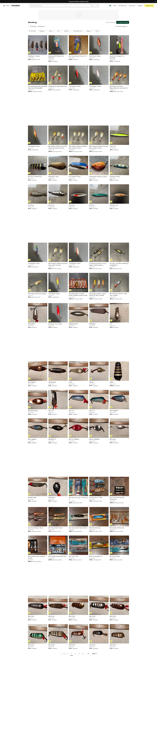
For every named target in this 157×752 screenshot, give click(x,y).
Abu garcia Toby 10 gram (55, 324)
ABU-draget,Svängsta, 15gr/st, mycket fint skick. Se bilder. (97, 294)
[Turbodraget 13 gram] (78, 75)
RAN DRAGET (31, 324)
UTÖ (111, 324)
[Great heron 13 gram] (99, 45)
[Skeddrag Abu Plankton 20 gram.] (99, 165)
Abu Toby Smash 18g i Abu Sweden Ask (117, 498)
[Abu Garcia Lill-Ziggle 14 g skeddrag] (119, 45)
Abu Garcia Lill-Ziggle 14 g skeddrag (117, 56)
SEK (114, 5)
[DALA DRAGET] (37, 371)
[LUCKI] (78, 371)
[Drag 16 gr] (58, 194)
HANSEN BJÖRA (73, 324)
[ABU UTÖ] (58, 399)
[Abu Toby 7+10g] (78, 545)
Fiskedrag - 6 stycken (34, 56)
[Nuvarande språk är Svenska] (110, 5)
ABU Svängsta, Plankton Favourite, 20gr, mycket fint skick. (98, 147)
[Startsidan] (15, 5)
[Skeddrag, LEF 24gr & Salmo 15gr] (58, 75)
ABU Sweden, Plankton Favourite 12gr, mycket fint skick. (78, 147)
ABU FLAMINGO (114, 410)
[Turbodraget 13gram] (58, 282)
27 (88, 653)
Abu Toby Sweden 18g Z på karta (78, 527)
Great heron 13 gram (95, 56)
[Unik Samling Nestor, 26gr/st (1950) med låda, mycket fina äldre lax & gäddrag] (78, 282)
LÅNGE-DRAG (52, 382)
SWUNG (91, 382)
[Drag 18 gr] (37, 194)
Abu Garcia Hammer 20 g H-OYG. (78, 56)
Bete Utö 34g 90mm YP (95, 556)
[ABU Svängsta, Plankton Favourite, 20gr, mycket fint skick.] (99, 135)
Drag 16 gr (51, 205)
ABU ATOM (31, 616)
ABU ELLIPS (113, 439)
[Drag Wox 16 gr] (119, 194)
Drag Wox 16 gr (114, 205)
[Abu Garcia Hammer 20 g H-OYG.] (78, 45)
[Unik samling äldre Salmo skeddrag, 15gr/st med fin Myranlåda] (37, 75)
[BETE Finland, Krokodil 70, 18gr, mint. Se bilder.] (119, 282)
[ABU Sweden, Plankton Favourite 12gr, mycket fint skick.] (78, 135)
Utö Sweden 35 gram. (75, 176)
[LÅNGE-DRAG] (58, 371)
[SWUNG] (99, 371)
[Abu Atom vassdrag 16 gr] (37, 165)
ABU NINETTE (52, 439)
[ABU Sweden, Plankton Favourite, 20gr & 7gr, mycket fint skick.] (58, 135)
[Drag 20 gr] (78, 194)
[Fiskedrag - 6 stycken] (37, 45)
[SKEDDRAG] (99, 312)
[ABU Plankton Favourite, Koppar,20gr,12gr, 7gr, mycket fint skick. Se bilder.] (119, 75)
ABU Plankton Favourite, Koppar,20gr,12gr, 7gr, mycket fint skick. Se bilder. (119, 87)
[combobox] (62, 5)
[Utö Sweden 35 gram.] (78, 165)
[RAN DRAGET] (37, 312)
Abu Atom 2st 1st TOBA (95, 497)
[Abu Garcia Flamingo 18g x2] (37, 516)
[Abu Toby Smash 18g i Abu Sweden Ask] (119, 486)
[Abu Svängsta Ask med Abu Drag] (58, 545)
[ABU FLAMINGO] (119, 399)
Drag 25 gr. (113, 146)
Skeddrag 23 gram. (115, 176)
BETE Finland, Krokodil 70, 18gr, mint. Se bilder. (118, 294)
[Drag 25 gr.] (119, 135)
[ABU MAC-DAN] (37, 486)
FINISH (111, 382)
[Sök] (92, 5)
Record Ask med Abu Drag (117, 527)
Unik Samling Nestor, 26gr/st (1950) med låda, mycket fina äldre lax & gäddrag (78, 294)
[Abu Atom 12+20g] (119, 545)
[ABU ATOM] (37, 605)
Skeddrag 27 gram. (53, 176)
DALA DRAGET (32, 382)
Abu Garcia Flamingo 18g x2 (35, 527)
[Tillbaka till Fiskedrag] (28, 26)
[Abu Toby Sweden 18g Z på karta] (78, 516)
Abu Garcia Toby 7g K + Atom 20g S (78, 498)
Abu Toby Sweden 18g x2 (55, 527)
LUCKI (70, 382)
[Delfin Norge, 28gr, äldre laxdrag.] (37, 282)
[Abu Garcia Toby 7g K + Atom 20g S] (78, 486)
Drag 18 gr (31, 205)
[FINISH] (119, 371)
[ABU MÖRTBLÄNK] (37, 399)
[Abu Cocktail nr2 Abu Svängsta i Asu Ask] (37, 545)
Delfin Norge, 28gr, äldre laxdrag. (37, 293)
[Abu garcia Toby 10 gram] (58, 312)
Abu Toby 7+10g (73, 556)
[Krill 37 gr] (99, 194)
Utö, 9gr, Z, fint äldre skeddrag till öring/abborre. (119, 264)
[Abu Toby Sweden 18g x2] (58, 516)
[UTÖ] (119, 312)
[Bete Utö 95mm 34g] (99, 516)
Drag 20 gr (72, 205)
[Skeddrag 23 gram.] (119, 165)
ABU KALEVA (51, 497)
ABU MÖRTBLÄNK (33, 410)
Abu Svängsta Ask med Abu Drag (57, 556)
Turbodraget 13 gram (74, 86)
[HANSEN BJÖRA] (78, 312)
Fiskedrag (33, 26)
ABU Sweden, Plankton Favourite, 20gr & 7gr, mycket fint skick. (57, 147)
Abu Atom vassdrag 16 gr (35, 176)
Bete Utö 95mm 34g (94, 527)
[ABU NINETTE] (58, 428)
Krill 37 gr (91, 205)
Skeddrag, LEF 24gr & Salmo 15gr (57, 86)
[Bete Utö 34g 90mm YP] (99, 545)
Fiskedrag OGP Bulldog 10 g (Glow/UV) (56, 56)
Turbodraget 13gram (54, 293)
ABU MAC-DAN (32, 497)
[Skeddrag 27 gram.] (58, 165)
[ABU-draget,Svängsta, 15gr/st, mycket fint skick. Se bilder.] (99, 282)
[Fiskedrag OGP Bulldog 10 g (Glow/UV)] (58, 45)
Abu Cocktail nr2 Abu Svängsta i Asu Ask (36, 557)
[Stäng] (155, 1)
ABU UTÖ (51, 410)
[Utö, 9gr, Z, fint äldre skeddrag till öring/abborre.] (119, 252)
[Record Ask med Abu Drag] (119, 516)
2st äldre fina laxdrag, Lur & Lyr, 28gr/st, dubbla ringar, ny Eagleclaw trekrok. (97, 264)
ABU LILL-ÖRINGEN (74, 439)
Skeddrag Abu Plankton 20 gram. (98, 176)
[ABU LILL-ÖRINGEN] (78, 428)
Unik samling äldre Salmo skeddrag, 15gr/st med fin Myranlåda (37, 87)
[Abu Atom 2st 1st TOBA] (99, 486)
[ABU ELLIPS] (119, 428)
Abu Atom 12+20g (114, 556)
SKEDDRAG (92, 324)
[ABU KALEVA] (58, 486)
